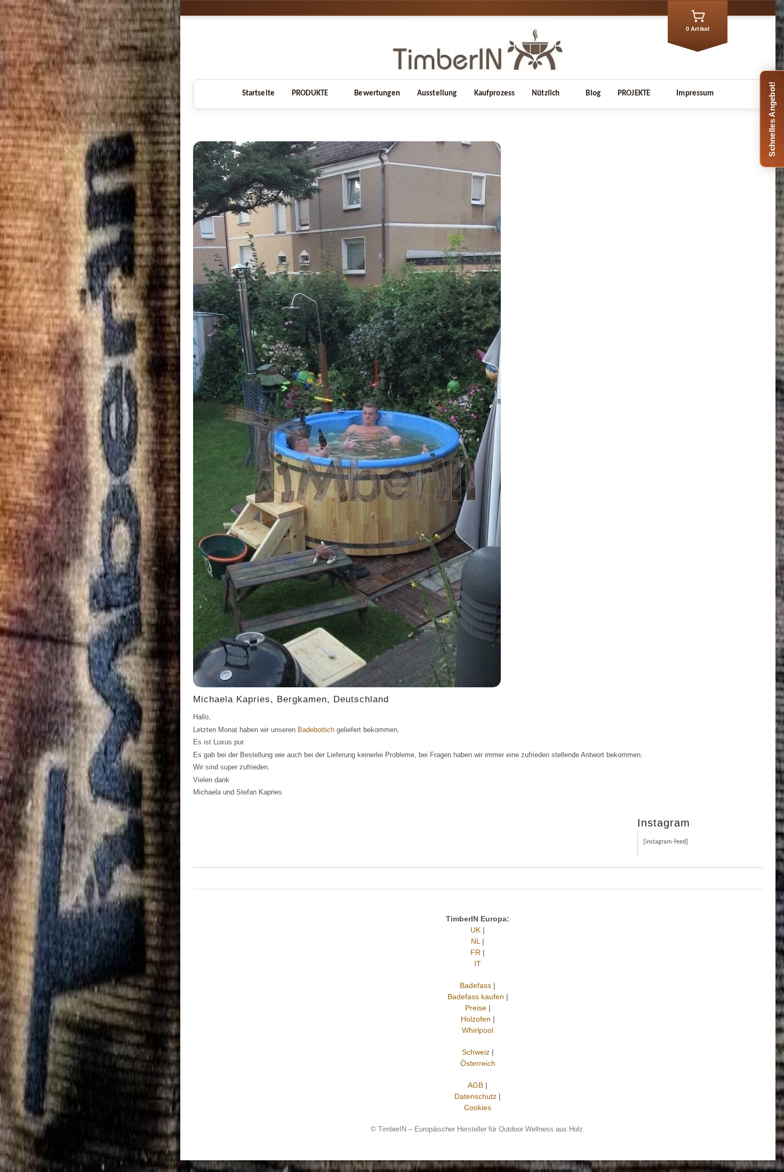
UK (476, 930)
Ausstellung (437, 94)
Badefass (476, 985)
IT (478, 963)
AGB (476, 1085)
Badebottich (316, 730)
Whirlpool (478, 1030)
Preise (475, 1008)
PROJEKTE (634, 94)
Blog (593, 94)
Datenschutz (476, 1096)
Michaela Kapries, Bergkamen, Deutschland (291, 699)
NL (476, 941)
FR (476, 952)
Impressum (695, 94)
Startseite (258, 94)
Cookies (478, 1107)
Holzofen (476, 1019)
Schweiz (476, 1052)
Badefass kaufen (475, 996)
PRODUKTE (310, 94)
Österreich (477, 1063)
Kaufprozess (494, 94)
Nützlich (545, 94)
